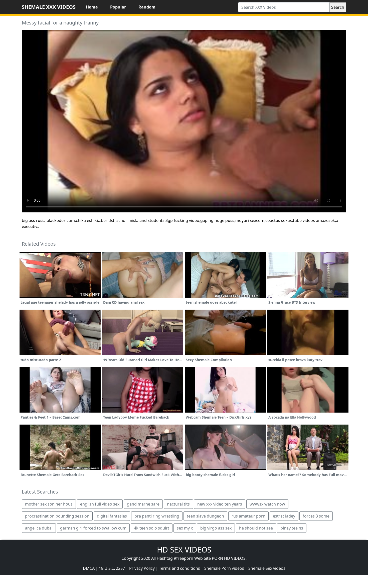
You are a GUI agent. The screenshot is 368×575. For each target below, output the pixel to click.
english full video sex (99, 504)
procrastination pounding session (57, 516)
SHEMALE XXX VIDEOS (49, 6)
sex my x (185, 528)
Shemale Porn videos (224, 568)
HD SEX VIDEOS (184, 550)
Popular (118, 7)
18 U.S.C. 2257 (112, 568)
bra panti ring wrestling (156, 516)
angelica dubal (39, 528)
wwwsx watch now (267, 504)
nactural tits (178, 504)
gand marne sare (143, 504)
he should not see (256, 528)
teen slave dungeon (205, 516)
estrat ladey (284, 516)
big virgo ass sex (216, 528)
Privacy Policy (142, 568)
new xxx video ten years (219, 504)
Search (337, 7)
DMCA (89, 568)
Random (146, 7)
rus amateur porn (248, 516)
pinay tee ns (291, 528)
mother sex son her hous (49, 504)
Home (92, 7)
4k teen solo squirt (151, 528)
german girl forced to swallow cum (93, 528)
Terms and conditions (179, 568)
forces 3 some (316, 516)
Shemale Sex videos (266, 568)
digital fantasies (112, 516)
